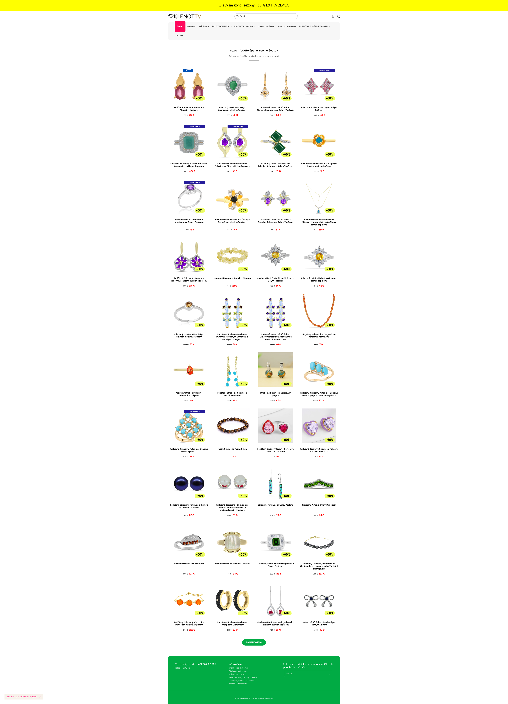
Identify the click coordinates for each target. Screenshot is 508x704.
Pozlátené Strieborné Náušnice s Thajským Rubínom (189, 108)
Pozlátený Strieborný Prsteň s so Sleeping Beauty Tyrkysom (189, 450)
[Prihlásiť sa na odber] (329, 674)
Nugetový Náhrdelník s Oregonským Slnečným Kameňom (319, 335)
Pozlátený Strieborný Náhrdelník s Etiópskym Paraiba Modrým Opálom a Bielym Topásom (319, 222)
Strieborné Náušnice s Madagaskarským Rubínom (319, 108)
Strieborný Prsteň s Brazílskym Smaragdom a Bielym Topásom (232, 108)
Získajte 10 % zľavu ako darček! (22, 696)
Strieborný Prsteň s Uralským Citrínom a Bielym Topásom (275, 279)
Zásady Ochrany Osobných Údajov (243, 677)
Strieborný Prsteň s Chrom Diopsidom (319, 505)
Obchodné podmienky (238, 671)
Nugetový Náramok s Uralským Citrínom (232, 278)
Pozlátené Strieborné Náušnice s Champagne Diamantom (232, 623)
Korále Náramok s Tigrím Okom (232, 449)
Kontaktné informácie (238, 684)
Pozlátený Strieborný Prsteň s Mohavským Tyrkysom (189, 394)
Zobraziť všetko (254, 642)
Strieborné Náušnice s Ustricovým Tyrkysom (275, 394)
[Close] (40, 697)
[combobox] (266, 16)
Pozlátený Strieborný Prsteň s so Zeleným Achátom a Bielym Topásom (275, 164)
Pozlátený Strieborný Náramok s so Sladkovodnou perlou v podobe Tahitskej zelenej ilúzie (319, 566)
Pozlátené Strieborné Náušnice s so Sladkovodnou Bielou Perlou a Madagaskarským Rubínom (232, 507)
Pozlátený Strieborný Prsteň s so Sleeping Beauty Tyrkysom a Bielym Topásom (319, 394)
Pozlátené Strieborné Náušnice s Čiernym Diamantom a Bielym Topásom (275, 108)
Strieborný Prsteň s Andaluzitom (189, 563)
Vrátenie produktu (236, 674)
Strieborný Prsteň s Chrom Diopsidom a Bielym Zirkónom (276, 565)
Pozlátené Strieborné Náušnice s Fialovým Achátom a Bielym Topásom (232, 164)
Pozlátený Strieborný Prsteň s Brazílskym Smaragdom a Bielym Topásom (189, 164)
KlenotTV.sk (245, 698)
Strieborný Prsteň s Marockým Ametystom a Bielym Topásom (189, 221)
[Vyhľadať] (295, 16)
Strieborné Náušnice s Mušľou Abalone (275, 505)
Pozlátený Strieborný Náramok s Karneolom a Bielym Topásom (189, 623)
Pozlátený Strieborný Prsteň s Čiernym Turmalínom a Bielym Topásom (232, 221)
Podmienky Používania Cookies (241, 681)
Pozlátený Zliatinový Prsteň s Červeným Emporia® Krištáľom (275, 450)
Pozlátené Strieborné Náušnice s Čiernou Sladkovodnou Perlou (189, 506)
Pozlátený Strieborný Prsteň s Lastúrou (232, 563)
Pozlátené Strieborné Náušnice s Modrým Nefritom (232, 394)
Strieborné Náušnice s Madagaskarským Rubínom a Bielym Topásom (275, 623)
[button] (222, 26)
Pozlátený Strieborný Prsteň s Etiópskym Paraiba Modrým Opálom (319, 164)
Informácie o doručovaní (239, 668)
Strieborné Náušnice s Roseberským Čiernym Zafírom (319, 623)
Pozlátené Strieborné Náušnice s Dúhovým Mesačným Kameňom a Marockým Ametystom (232, 337)
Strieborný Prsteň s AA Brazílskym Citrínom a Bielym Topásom (189, 335)
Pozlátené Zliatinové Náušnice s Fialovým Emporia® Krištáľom (319, 450)
